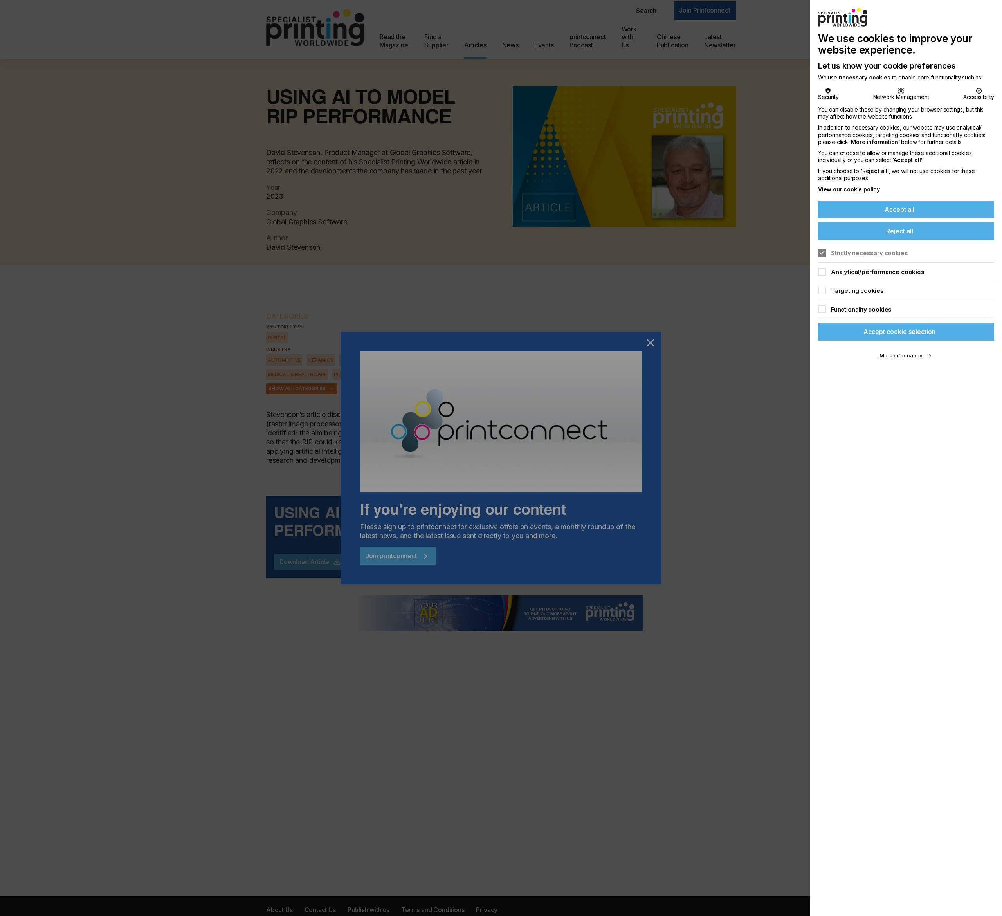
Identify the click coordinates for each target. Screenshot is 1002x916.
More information (901, 355)
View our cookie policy (849, 189)
